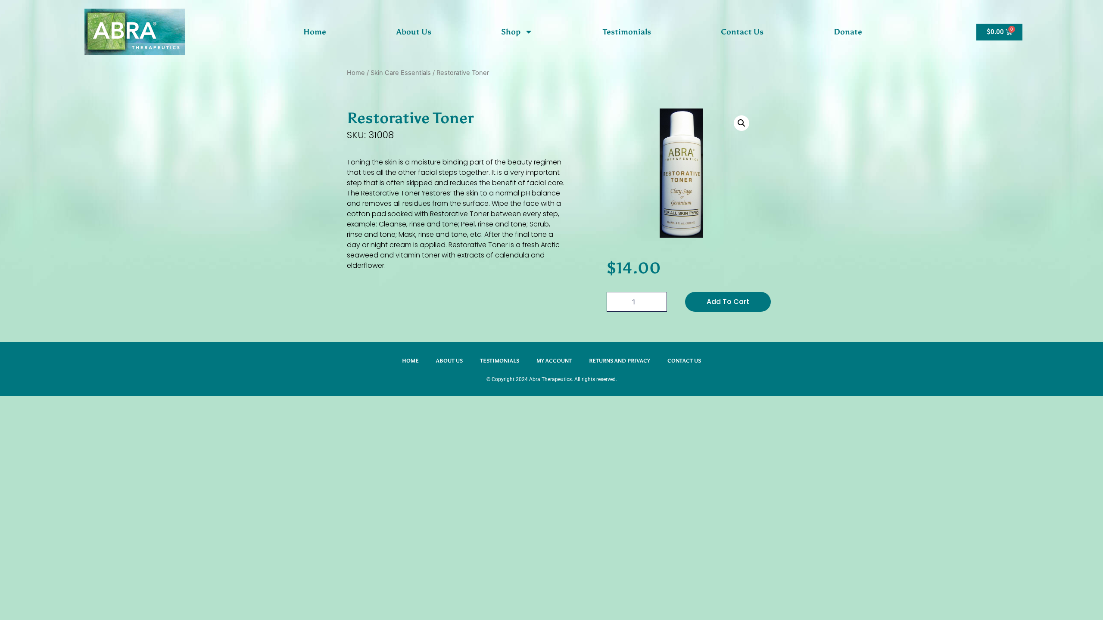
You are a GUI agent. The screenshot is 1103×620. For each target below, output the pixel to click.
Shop (510, 32)
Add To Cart (728, 302)
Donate (848, 32)
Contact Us (742, 32)
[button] (741, 123)
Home (314, 32)
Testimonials (627, 32)
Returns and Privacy (619, 361)
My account (554, 361)
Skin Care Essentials (401, 73)
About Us (413, 32)
